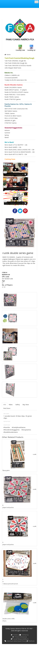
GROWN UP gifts (10, 120)
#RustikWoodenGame (11, 432)
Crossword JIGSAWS (11, 78)
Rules (11, 404)
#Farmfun (7, 427)
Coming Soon (10, 159)
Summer (7, 133)
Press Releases (20, 637)
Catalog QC (31, 50)
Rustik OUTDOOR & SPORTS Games (16, 92)
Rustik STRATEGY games (13, 99)
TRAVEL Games (10, 113)
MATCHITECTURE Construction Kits (16, 109)
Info (4, 404)
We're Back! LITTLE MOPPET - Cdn (16, 145)
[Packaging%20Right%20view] (10, 389)
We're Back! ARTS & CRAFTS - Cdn (16, 154)
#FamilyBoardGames (19, 427)
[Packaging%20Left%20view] (10, 371)
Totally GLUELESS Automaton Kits (16, 80)
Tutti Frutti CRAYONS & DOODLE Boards (18, 65)
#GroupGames (26, 430)
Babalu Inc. (9, 73)
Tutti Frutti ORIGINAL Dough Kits (15, 61)
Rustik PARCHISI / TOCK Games (15, 94)
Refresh (31, 641)
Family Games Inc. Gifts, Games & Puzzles (18, 105)
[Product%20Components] (10, 318)
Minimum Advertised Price (16, 641)
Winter (7, 137)
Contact (25, 635)
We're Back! (9, 142)
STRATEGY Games (11, 123)
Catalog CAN (20, 50)
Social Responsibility (20, 639)
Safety (17, 404)
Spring (7, 135)
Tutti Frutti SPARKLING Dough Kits (16, 63)
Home (8, 54)
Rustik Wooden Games (14, 85)
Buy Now (26, 404)
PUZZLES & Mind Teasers (13, 116)
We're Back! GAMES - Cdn (13, 147)
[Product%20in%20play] (10, 336)
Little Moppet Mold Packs (13, 68)
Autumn (7, 130)
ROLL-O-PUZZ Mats (11, 118)
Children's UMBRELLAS (12, 75)
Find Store (6, 408)
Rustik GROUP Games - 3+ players (16, 90)
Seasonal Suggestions (13, 128)
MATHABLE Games (11, 111)
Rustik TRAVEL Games (12, 97)
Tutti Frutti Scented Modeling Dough (19, 58)
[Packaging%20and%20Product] (10, 354)
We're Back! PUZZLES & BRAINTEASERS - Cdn (20, 152)
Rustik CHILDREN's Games (13, 87)
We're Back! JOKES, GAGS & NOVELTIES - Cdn (19, 150)
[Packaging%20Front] (10, 300)
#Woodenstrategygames (12, 430)
